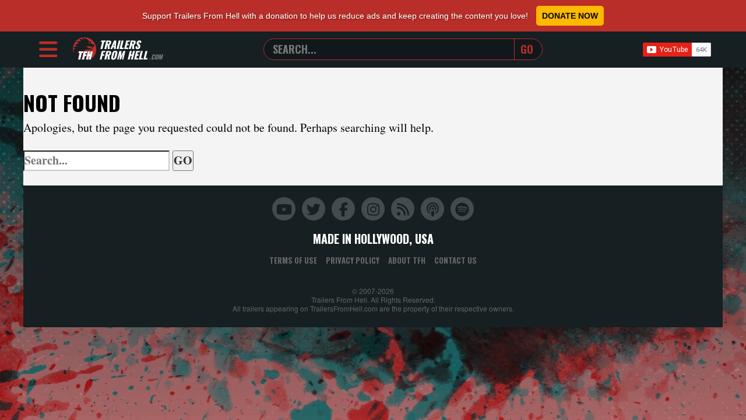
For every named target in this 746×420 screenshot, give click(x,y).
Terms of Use (293, 260)
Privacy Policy (352, 260)
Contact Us (455, 260)
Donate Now (570, 15)
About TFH (406, 260)
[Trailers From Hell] (84, 49)
